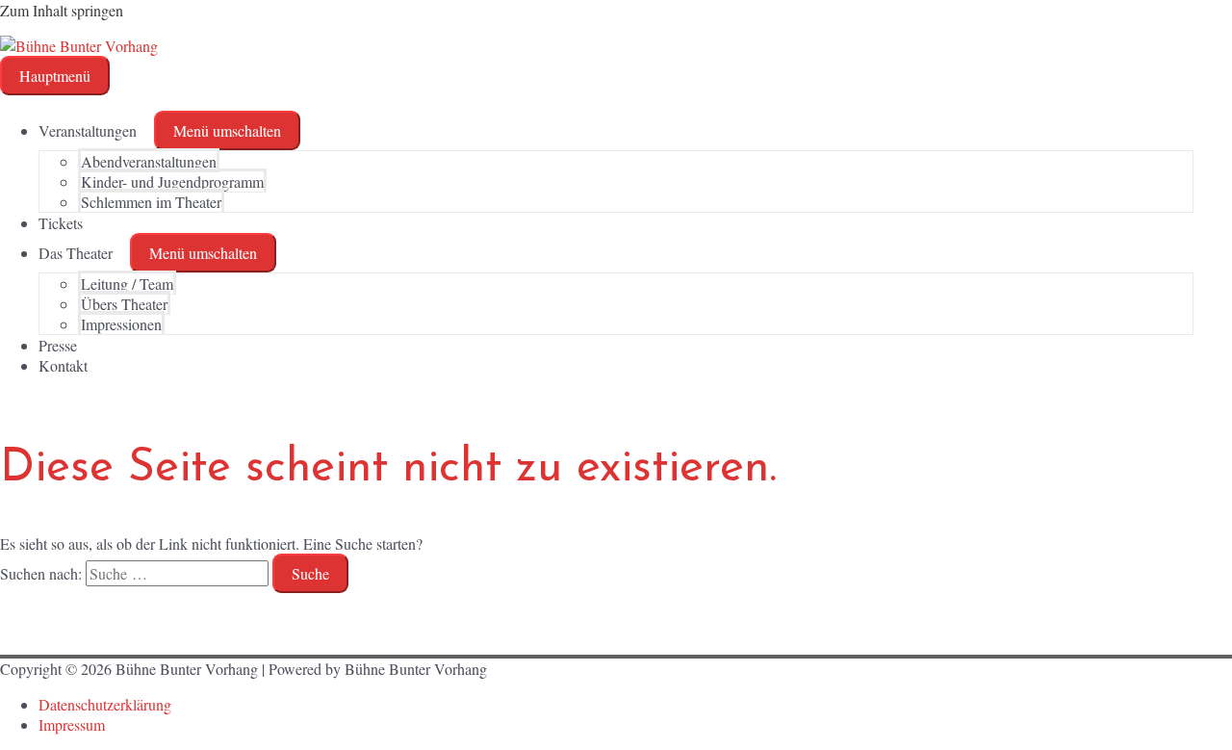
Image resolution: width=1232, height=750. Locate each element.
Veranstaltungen (87, 130)
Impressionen (121, 324)
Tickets (60, 223)
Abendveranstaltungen (149, 161)
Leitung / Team (127, 283)
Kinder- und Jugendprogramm (172, 181)
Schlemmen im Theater (151, 202)
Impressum (71, 724)
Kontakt (63, 365)
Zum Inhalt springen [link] (61, 10)
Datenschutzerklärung (104, 704)
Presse (57, 345)
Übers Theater (124, 304)
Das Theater (75, 253)
